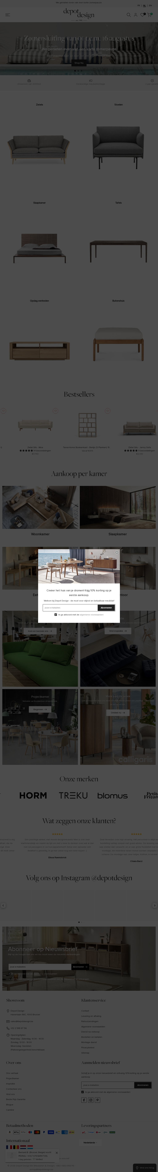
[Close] (117, 552)
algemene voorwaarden (92, 614)
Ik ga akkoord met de (81, 614)
